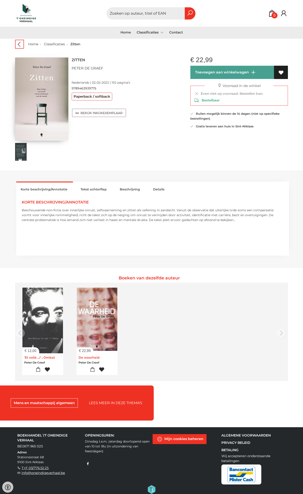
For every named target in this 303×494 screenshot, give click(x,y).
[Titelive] (151, 489)
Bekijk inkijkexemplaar (100, 113)
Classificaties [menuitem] (148, 32)
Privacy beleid (235, 443)
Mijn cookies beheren (183, 439)
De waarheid (89, 358)
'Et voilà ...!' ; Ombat (39, 358)
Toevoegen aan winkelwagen (221, 72)
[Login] (283, 13)
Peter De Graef (87, 68)
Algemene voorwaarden (246, 435)
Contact (176, 32)
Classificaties (54, 44)
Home (125, 32)
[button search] (190, 13)
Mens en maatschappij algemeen (44, 403)
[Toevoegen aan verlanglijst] (281, 72)
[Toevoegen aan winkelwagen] (38, 370)
